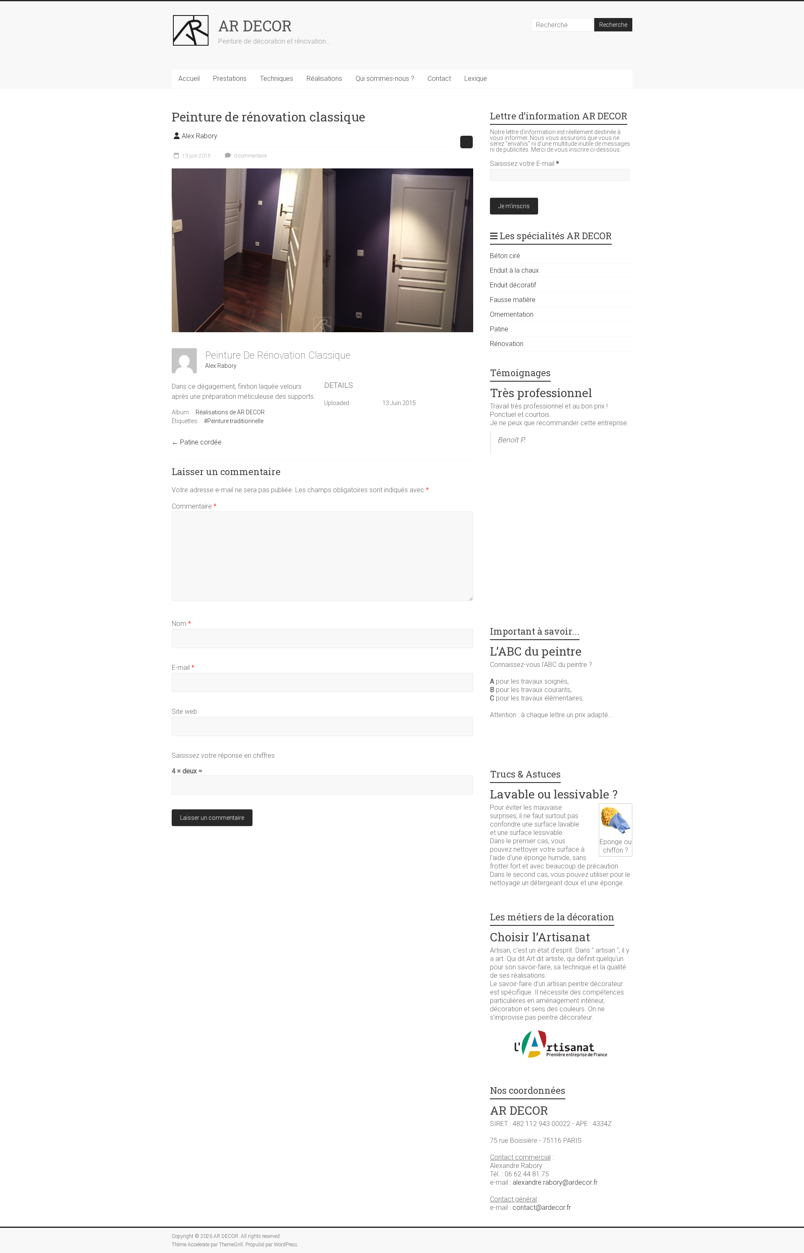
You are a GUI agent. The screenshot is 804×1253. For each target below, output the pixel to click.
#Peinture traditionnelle (233, 421)
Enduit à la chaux (514, 270)
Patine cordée (197, 442)
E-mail (183, 668)
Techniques (276, 79)
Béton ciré (505, 256)
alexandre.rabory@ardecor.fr (555, 1182)
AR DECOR (255, 26)
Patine (499, 329)
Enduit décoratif (513, 285)
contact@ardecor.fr (542, 1208)
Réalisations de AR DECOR (230, 412)
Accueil (189, 79)
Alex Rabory (199, 136)
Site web (184, 712)
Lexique (475, 79)
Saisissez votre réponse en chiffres (223, 756)
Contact (439, 79)
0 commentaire (250, 156)
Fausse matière (513, 300)
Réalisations (324, 79)
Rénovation (506, 344)
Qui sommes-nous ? (385, 79)
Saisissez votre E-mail (524, 164)
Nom (181, 624)
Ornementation (511, 314)
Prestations (230, 79)
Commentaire (194, 506)
